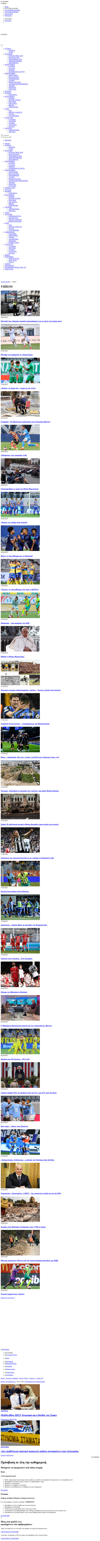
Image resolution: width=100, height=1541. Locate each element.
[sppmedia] (5, 1349)
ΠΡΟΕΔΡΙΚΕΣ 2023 (15, 59)
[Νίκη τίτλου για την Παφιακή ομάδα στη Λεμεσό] (40, 1121)
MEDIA (7, 255)
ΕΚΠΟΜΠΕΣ (9, 257)
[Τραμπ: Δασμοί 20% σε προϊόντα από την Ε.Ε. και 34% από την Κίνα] (40, 1087)
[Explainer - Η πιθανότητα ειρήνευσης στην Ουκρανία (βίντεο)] (40, 416)
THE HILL (12, 132)
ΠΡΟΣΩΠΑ (12, 241)
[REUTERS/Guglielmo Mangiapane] (40, 651)
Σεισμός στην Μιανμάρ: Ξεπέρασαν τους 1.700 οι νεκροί (23, 1227)
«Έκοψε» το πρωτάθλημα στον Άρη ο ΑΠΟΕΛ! (20, 589)
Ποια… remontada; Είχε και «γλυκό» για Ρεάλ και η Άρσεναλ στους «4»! (30, 757)
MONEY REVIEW (15, 82)
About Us (32, 1378)
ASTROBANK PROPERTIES (18, 84)
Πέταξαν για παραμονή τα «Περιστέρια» (17, 355)
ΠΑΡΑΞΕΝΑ (13, 95)
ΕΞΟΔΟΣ (12, 126)
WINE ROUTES (14, 258)
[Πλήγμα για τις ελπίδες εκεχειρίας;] (40, 819)
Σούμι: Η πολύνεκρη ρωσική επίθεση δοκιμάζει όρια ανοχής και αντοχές (30, 824)
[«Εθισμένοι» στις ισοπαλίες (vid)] (40, 450)
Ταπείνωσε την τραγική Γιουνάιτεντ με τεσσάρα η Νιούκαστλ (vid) (27, 858)
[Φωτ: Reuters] (40, 483)
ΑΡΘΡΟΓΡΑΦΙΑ (14, 130)
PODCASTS (13, 260)
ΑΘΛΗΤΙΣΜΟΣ (10, 64)
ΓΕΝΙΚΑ (11, 237)
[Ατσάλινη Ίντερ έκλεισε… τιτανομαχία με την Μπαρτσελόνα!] (40, 718)
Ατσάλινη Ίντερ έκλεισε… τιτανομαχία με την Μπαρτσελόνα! (25, 724)
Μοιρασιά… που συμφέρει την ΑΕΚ (15, 623)
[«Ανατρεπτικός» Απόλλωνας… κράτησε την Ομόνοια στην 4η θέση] (40, 1154)
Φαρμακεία (8, 15)
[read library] (9, 1375)
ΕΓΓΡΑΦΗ (4, 1490)
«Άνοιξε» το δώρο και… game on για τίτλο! (18, 388)
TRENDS (12, 86)
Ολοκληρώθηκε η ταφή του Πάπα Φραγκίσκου (20, 489)
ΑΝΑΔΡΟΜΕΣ (13, 239)
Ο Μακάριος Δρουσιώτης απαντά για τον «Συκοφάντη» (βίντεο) (26, 1026)
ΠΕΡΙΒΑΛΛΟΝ (10, 188)
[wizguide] (8, 1366)
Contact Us (39, 1378)
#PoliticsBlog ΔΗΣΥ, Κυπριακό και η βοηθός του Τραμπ (29, 1415)
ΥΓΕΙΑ (11, 52)
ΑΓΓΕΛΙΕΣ (8, 214)
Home (6, 7)
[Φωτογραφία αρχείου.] (40, 1188)
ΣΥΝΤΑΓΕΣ (13, 125)
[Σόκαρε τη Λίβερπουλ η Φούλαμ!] (40, 986)
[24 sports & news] (11, 1355)
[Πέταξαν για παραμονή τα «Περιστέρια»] (40, 349)
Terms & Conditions (12, 1378)
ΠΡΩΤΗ (7, 143)
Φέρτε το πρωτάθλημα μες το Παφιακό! (17, 556)
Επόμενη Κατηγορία (7, 1455)
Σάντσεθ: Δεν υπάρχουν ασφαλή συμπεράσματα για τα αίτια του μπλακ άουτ (31, 321)
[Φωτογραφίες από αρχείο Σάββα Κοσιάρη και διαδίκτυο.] (40, 684)
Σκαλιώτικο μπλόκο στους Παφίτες (15, 891)
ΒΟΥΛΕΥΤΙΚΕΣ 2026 (16, 56)
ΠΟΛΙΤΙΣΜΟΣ (9, 96)
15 (11, 1298)
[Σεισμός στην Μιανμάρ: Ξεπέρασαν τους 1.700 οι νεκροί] (40, 1221)
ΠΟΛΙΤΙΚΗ (8, 54)
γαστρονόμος (9, 14)
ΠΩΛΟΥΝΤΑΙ (13, 218)
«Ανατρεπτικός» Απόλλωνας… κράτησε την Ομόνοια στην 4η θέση (27, 1160)
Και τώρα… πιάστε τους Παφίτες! (14, 1126)
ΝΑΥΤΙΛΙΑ (12, 89)
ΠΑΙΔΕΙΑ (12, 50)
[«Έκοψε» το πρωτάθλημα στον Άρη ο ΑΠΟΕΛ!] (40, 584)
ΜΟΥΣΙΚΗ (12, 102)
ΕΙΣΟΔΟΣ (8, 21)
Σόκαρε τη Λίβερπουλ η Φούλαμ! (14, 992)
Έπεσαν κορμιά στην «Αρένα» (13, 1294)
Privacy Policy (23, 1378)
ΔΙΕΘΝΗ (12, 70)
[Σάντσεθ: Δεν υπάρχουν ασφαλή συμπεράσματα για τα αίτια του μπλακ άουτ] (40, 315)
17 (14, 1298)
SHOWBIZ (12, 121)
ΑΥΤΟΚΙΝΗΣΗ (14, 116)
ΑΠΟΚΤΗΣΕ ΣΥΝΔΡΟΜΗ (10, 1532)
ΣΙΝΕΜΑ (12, 98)
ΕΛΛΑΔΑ (12, 68)
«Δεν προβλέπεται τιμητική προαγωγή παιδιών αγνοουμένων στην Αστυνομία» (40, 1451)
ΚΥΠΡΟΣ (8, 49)
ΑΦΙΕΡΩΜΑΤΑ (10, 232)
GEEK (7, 109)
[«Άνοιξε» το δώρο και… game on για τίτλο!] (40, 383)
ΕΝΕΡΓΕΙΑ (12, 87)
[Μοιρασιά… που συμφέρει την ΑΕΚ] (40, 617)
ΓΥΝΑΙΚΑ (12, 119)
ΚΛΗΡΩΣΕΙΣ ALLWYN (17, 72)
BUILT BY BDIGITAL (8, 1382)
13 (7, 1298)
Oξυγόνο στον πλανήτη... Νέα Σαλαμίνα (16, 959)
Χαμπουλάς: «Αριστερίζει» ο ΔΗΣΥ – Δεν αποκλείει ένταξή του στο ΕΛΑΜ (31, 1193)
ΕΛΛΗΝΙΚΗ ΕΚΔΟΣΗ (12, 10)
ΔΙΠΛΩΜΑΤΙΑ (14, 63)
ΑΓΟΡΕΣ (12, 80)
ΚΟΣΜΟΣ (8, 93)
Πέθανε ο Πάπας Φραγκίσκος (12, 657)
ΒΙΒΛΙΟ (11, 105)
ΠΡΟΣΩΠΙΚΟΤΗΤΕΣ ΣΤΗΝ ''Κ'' (15, 267)
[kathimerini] (9, 1361)
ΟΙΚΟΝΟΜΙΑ (13, 75)
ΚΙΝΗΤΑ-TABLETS (15, 112)
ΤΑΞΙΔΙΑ (12, 123)
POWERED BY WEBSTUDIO (35, 1382)
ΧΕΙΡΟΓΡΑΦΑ (13, 107)
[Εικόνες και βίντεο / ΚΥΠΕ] (40, 1255)
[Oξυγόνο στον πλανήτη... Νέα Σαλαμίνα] (40, 953)
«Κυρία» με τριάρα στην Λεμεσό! (14, 522)
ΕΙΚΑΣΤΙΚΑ (13, 103)
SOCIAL (11, 114)
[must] (7, 1358)
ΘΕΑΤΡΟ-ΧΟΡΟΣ (15, 100)
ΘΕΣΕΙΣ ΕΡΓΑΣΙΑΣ (15, 221)
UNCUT (11, 262)
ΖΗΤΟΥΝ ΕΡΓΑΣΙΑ (15, 219)
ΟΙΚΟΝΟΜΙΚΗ (10, 73)
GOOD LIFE (9, 118)
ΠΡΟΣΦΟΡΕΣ (9, 265)
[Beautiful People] (11, 1363)
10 (3, 1298)
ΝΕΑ (10, 110)
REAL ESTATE (14, 77)
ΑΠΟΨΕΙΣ (8, 128)
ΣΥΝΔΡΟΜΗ (5, 1516)
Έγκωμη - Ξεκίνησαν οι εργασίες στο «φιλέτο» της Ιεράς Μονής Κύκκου (30, 791)
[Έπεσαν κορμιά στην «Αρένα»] (40, 1288)
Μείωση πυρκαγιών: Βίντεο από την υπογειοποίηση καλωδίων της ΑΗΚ (29, 1260)
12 (6, 1298)
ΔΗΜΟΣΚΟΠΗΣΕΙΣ (15, 61)
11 (4, 1298)
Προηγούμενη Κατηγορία (9, 1419)
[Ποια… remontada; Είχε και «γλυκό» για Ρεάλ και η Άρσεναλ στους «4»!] (40, 752)
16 (12, 1298)
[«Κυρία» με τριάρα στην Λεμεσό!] (40, 517)
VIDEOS (8, 264)
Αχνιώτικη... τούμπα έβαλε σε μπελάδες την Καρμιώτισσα (24, 925)
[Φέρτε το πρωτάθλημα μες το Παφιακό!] (40, 550)
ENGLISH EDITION (11, 12)
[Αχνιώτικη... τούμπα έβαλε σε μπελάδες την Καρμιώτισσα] (40, 919)
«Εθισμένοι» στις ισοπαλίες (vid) (14, 455)
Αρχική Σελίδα (5, 282)
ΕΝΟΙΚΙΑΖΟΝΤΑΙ (15, 216)
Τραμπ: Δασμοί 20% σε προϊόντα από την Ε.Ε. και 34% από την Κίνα (29, 1093)
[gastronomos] (9, 1372)
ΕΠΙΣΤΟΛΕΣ (9, 269)
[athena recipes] (10, 1369)
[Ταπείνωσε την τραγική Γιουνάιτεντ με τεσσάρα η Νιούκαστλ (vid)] (40, 852)
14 (9, 1298)
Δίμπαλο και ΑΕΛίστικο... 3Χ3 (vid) (15, 1059)
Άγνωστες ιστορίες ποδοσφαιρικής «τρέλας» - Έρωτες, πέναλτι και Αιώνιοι (31, 690)
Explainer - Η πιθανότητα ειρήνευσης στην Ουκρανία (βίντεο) (25, 422)
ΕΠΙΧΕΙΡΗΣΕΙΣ (14, 79)
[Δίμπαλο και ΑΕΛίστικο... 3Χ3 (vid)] (40, 1054)
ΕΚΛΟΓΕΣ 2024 (14, 57)
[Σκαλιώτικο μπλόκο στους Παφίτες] (40, 886)
